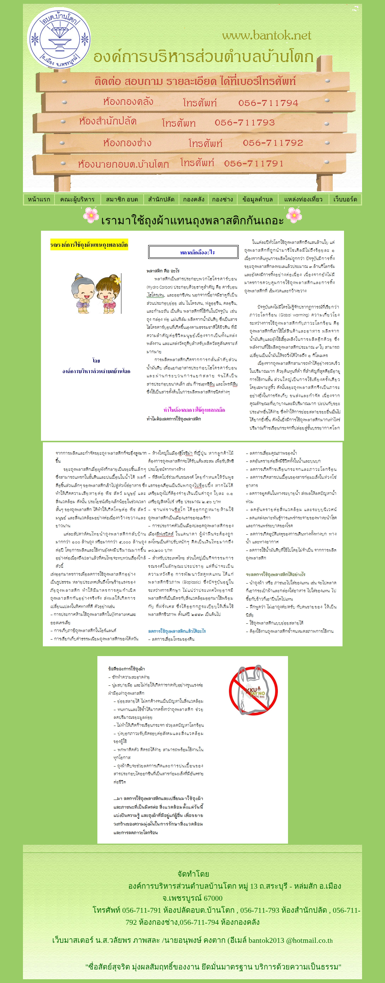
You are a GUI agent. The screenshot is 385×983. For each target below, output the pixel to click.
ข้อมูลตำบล (258, 199)
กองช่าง (222, 199)
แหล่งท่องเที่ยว (303, 199)
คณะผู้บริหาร (77, 199)
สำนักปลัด (161, 199)
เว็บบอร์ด (345, 199)
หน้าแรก (39, 199)
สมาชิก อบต (122, 199)
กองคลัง (194, 199)
